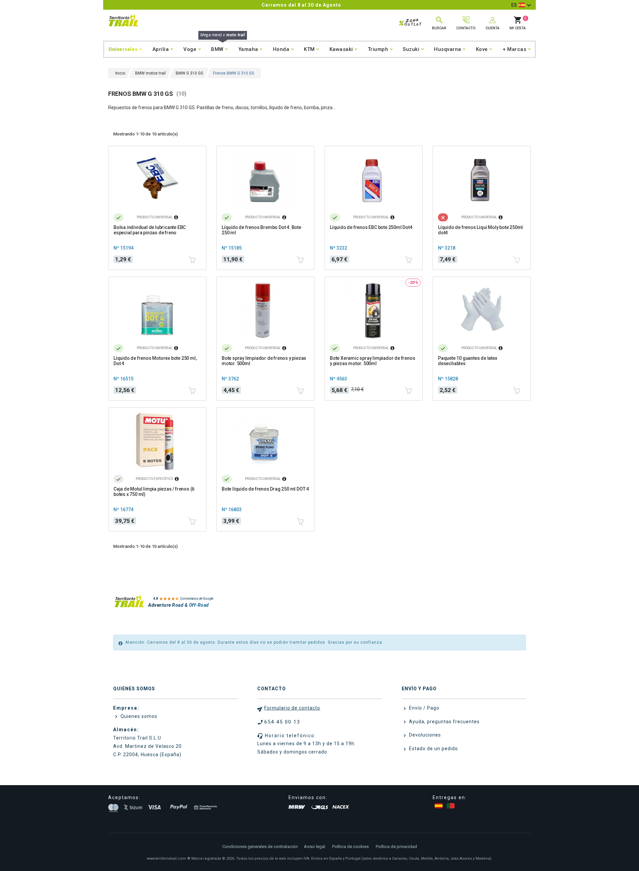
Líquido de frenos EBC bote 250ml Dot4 (371, 227)
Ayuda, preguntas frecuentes (444, 721)
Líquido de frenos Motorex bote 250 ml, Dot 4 (154, 360)
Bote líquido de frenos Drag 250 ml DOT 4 (265, 489)
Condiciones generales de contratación (260, 846)
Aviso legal (314, 846)
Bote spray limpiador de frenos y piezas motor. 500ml (264, 360)
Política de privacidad (396, 846)
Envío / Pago (423, 708)
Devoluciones (424, 735)
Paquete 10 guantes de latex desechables (467, 360)
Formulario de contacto (292, 708)
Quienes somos (138, 716)
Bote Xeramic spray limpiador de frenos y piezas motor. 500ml (372, 360)
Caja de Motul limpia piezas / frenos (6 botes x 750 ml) (153, 491)
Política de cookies (350, 846)
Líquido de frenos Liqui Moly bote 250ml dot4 (480, 230)
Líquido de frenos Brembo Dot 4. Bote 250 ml (261, 230)
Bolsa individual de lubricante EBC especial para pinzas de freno (149, 230)
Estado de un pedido (433, 748)
